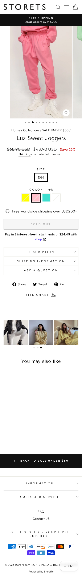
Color (41, 189)
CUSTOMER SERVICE (40, 496)
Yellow (26, 198)
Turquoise (46, 198)
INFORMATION (40, 483)
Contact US (41, 519)
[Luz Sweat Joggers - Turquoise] (20, 429)
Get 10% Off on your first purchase (40, 534)
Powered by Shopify (41, 571)
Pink (36, 198)
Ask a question (41, 270)
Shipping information (41, 261)
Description (41, 252)
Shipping (24, 154)
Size (41, 169)
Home (15, 130)
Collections (31, 130)
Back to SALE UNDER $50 (44, 460)
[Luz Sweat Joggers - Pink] (15, 429)
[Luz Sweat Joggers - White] (25, 429)
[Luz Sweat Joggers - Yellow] (10, 429)
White (56, 198)
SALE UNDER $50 (55, 130)
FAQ (41, 512)
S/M (41, 177)
